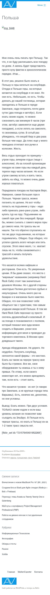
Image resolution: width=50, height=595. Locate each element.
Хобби (5, 554)
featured (36, 457)
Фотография (15, 454)
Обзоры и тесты (9, 543)
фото (30, 457)
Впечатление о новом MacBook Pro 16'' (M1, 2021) (24, 482)
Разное (5, 548)
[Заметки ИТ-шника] (9, 4)
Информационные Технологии (16, 533)
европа (13, 457)
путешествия (22, 457)
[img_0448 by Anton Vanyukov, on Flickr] (25, 41)
